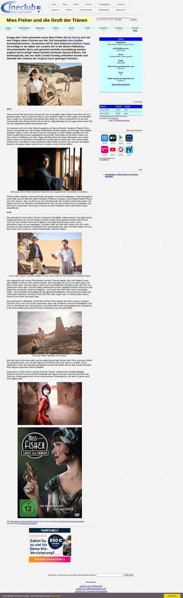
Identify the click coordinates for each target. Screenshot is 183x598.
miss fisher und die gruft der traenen (25, 521)
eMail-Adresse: (90, 575)
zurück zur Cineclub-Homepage (91, 591)
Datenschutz (55, 596)
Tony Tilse (121, 63)
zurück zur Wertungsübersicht (91, 589)
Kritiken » (69, 10)
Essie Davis (72, 37)
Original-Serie (45, 58)
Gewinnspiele (104, 10)
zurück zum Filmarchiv (91, 586)
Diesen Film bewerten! (121, 85)
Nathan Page (81, 43)
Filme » (76, 4)
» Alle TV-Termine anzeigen (119, 120)
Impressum (120, 10)
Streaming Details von (107, 158)
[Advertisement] (49, 567)
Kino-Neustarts (86, 10)
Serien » (89, 4)
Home (53, 4)
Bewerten (55, 10)
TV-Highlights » (105, 4)
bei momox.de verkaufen (27, 523)
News (65, 4)
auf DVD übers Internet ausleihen (71, 521)
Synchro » (121, 4)
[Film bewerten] (91, 582)
